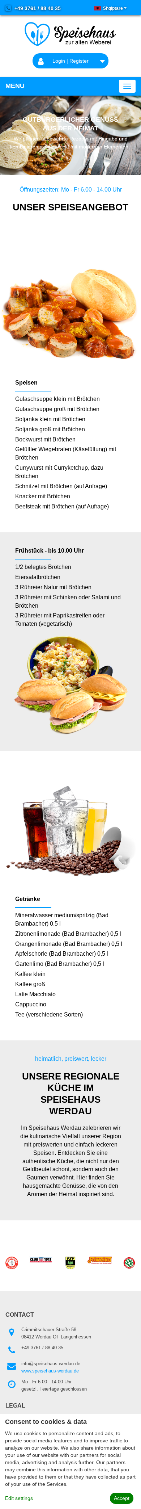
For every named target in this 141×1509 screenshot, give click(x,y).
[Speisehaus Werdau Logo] (71, 34)
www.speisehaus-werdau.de (50, 1371)
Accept (121, 1498)
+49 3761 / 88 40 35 (37, 8)
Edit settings (19, 1498)
